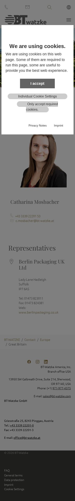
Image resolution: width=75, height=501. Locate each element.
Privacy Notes (38, 125)
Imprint (58, 125)
